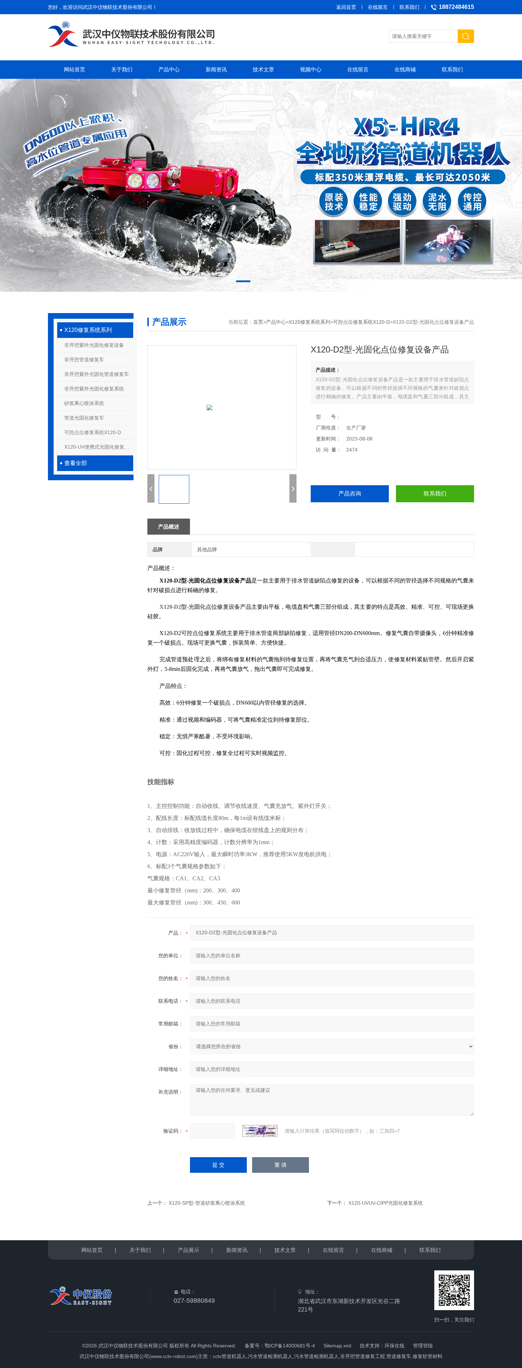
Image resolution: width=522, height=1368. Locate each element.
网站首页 (74, 69)
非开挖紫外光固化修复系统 (94, 389)
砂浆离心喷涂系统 (84, 403)
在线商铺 (405, 69)
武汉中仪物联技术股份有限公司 (117, 7)
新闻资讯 (216, 69)
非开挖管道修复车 (84, 359)
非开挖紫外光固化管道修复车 (96, 374)
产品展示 (188, 1250)
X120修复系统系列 (88, 330)
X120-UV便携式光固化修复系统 (98, 447)
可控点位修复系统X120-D (92, 432)
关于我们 (121, 69)
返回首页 (346, 7)
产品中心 (169, 69)
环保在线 (394, 1345)
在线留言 (378, 7)
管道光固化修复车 (84, 418)
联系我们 (409, 7)
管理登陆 (423, 1345)
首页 (258, 322)
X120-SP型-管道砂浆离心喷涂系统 (207, 1203)
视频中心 (310, 69)
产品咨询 (349, 494)
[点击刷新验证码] (260, 1131)
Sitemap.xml (337, 1345)
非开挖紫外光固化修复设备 (94, 345)
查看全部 (75, 463)
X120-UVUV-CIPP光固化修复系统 (385, 1203)
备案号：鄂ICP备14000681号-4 (280, 1345)
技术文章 (263, 69)
